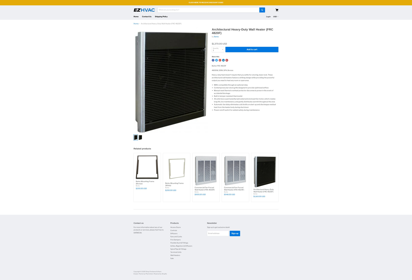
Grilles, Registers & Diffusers (181, 246)
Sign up (234, 233)
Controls (173, 230)
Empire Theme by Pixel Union (143, 274)
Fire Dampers (175, 240)
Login (268, 17)
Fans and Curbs (176, 237)
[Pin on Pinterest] (227, 60)
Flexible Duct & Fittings (179, 243)
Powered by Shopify (160, 274)
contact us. (138, 232)
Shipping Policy (161, 17)
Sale (172, 258)
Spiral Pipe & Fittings (178, 249)
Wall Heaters (175, 255)
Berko (216, 37)
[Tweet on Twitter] (216, 60)
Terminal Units (175, 252)
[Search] (262, 10)
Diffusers (173, 233)
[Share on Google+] (220, 60)
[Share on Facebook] (213, 60)
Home (136, 17)
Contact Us (146, 17)
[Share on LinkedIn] (223, 60)
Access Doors (175, 227)
